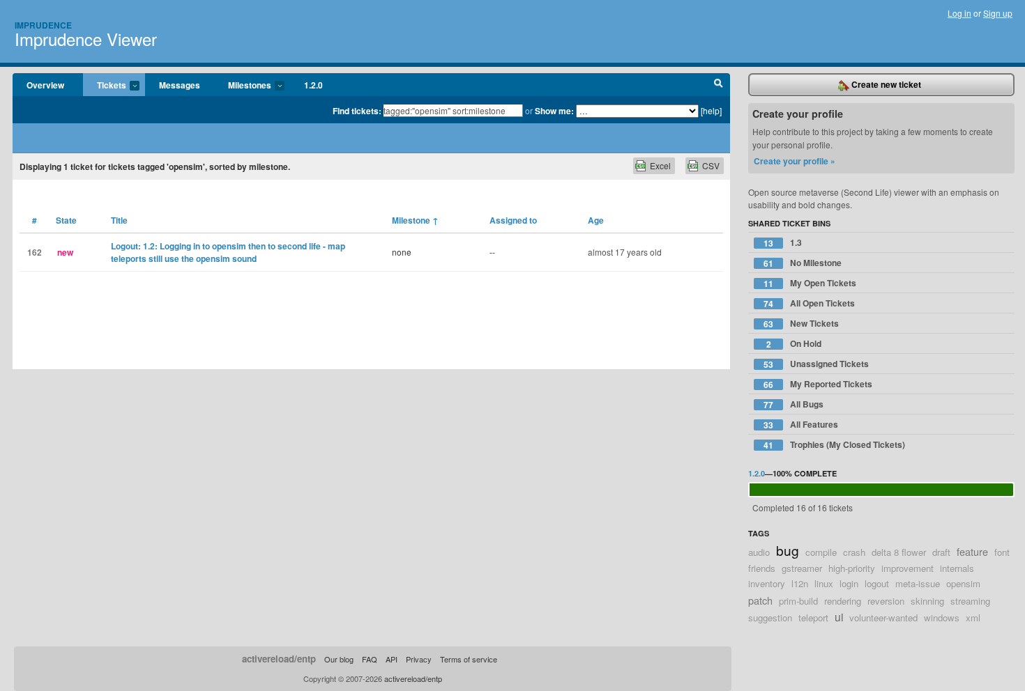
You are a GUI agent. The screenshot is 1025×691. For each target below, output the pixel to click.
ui (839, 616)
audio (759, 552)
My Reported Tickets (818, 384)
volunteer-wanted (883, 617)
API (391, 659)
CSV (711, 165)
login (849, 583)
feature (972, 551)
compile (821, 552)
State (66, 220)
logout (877, 583)
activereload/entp (279, 658)
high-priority (851, 568)
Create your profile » (794, 161)
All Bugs (793, 404)
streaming (970, 600)
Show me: (554, 110)
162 (34, 252)
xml (973, 617)
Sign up (997, 13)
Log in (959, 13)
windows (941, 617)
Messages (179, 85)
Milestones (242, 86)
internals (957, 568)
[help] (711, 110)
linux (823, 583)
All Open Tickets (809, 303)
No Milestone (803, 263)
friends (761, 568)
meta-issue (917, 583)
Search (718, 85)
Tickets (104, 86)
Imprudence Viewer (86, 38)
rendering (842, 600)
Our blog (339, 659)
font (1002, 552)
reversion (885, 600)
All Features (801, 424)
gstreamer (802, 568)
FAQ (369, 659)
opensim (963, 583)
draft (941, 552)
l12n (799, 583)
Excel (660, 165)
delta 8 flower (899, 552)
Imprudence (43, 25)
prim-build (798, 600)
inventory (766, 583)
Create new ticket (885, 84)
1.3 (783, 242)
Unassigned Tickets (816, 364)
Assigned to (513, 220)
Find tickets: (357, 110)
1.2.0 (313, 85)
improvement (907, 568)
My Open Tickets (810, 283)
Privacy (419, 659)
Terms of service (468, 659)
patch (760, 600)
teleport (813, 617)
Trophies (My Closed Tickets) (834, 444)
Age (596, 220)
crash (854, 552)
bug (787, 550)
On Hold (794, 343)
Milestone (415, 220)
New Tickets (801, 323)
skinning (927, 600)
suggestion (770, 617)
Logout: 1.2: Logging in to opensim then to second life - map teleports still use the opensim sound (228, 252)
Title (119, 220)
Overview (45, 85)
